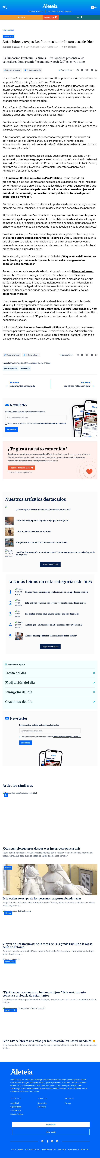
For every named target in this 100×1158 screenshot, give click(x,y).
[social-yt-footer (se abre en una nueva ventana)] (42, 1141)
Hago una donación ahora (20, 468)
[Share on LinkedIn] (82, 70)
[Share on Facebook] (78, 70)
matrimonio (9, 961)
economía (25, 368)
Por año (68, 1103)
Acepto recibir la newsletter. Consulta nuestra (37, 423)
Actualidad (14, 1103)
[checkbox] (6, 424)
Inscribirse (11, 429)
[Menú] (14, 7)
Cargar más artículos (50, 564)
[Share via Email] (92, 70)
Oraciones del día (18, 702)
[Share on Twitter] (87, 70)
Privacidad (85, 1149)
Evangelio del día (18, 692)
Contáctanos (73, 1149)
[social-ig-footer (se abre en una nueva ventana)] (57, 1141)
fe (6, 795)
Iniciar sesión (51, 1132)
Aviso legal (62, 1149)
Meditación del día (20, 683)
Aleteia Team (52, 46)
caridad (8, 868)
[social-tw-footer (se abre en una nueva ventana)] (52, 1141)
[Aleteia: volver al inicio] (50, 6)
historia (8, 913)
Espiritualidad (8, 30)
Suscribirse (50, 1124)
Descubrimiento (16, 1114)
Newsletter (42, 1103)
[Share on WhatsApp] (96, 70)
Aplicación (42, 1107)
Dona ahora (49, 17)
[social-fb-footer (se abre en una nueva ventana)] (47, 1141)
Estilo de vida (15, 1110)
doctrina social (10, 368)
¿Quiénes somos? (48, 1149)
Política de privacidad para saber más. (53, 423)
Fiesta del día (15, 673)
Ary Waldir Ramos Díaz (35, 46)
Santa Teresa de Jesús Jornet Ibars (59, 12)
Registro (21, 17)
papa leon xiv (10, 1010)
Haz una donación (32, 1149)
